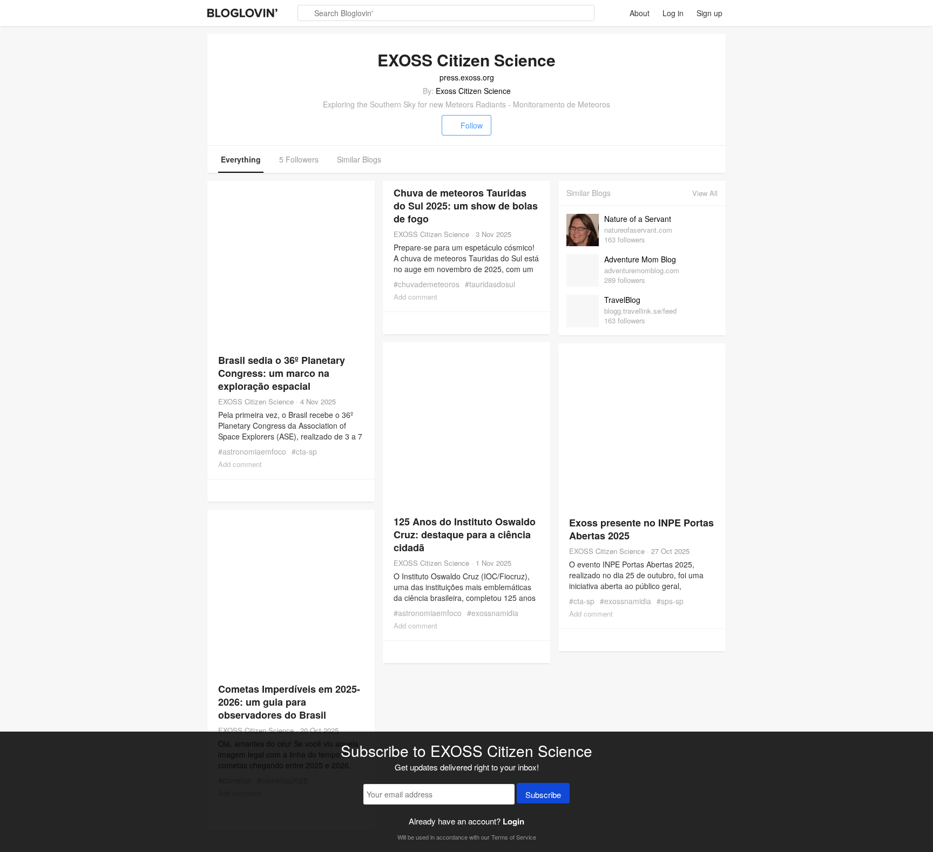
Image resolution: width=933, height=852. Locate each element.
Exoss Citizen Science (473, 90)
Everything (241, 159)
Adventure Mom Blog (640, 259)
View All (705, 193)
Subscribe (543, 794)
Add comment (240, 464)
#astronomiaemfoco (252, 451)
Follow (472, 125)
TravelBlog (622, 300)
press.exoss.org (467, 77)
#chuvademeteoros (426, 284)
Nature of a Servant (637, 219)
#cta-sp (304, 451)
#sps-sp (670, 601)
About (640, 13)
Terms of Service (513, 837)
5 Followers (299, 159)
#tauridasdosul (490, 284)
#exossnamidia (492, 612)
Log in (673, 13)
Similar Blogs (359, 159)
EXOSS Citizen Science (256, 401)
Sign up (709, 13)
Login (513, 821)
